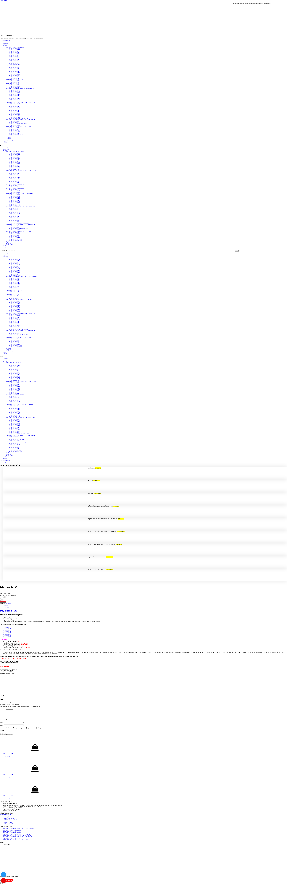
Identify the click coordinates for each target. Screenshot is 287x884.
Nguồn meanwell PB (14, 128)
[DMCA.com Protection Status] (143, 856)
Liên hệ (5, 142)
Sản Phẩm (5, 45)
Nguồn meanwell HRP (14, 59)
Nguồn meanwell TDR (14, 101)
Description (5, 605)
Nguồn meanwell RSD (14, 87)
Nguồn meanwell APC (14, 115)
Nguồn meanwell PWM (14, 109)
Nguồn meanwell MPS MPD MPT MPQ (18, 123)
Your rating (3, 708)
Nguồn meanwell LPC (14, 107)
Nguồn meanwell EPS (14, 121)
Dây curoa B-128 (7, 627)
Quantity (2, 597)
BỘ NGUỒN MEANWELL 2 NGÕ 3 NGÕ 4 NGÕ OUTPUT (21, 66)
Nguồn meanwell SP (14, 55)
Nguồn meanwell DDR (14, 98)
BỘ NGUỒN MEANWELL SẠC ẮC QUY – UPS (18, 126)
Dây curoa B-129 (7, 628)
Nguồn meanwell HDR (14, 94)
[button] (143, 145)
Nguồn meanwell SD (14, 84)
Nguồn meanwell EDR (14, 90)
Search (237, 250)
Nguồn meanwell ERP (14, 58)
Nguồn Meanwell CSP (14, 64)
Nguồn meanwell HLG (14, 106)
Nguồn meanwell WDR (14, 99)
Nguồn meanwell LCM (14, 113)
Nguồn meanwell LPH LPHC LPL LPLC (19, 118)
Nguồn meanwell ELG (14, 105)
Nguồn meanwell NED (14, 71)
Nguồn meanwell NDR (14, 93)
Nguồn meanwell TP (14, 76)
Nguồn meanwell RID (14, 75)
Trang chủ (5, 43)
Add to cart (3, 601)
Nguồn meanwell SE (14, 56)
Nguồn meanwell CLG (14, 117)
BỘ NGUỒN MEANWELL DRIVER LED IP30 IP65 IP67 (20, 102)
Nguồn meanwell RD (14, 67)
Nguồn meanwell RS (14, 52)
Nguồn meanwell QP (14, 78)
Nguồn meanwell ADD (14, 132)
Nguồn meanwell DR (14, 95)
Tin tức (4, 141)
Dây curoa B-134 (7, 635)
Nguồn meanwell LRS (14, 48)
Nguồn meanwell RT (14, 68)
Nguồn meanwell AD (14, 130)
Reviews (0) (6, 607)
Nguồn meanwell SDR (14, 97)
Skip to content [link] (3, 0)
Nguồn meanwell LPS (14, 122)
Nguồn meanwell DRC (14, 133)
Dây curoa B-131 (7, 631)
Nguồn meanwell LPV (14, 103)
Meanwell (8, 138)
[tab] (145, 605)
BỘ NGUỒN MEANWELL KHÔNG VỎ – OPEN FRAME (20, 119)
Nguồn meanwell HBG (14, 111)
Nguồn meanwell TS (14, 82)
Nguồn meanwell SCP (14, 129)
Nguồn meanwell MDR (14, 91)
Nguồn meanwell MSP (14, 60)
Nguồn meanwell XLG (14, 110)
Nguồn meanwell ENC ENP (15, 134)
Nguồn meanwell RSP (14, 54)
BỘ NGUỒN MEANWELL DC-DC (15, 83)
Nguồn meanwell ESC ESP (15, 136)
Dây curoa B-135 (8, 610)
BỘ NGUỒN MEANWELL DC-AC (15, 79)
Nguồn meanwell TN (14, 80)
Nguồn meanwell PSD (14, 86)
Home (1, 462)
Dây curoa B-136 (7, 636)
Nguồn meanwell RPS (14, 125)
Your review (3, 719)
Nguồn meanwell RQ (14, 70)
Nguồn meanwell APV (14, 114)
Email (2, 725)
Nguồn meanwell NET (14, 72)
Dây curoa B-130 (7, 630)
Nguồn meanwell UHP (14, 62)
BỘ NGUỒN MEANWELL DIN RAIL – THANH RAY (20, 89)
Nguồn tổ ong (9, 140)
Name (2, 722)
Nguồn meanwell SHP (14, 63)
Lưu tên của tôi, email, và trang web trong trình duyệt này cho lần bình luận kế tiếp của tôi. (23, 728)
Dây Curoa (8, 137)
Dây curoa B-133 (7, 634)
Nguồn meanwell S (13, 51)
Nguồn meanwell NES (14, 50)
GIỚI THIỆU (6, 44)
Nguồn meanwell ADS (14, 74)
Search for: (4, 250)
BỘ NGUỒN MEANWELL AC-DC (15, 47)
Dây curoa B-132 (7, 632)
